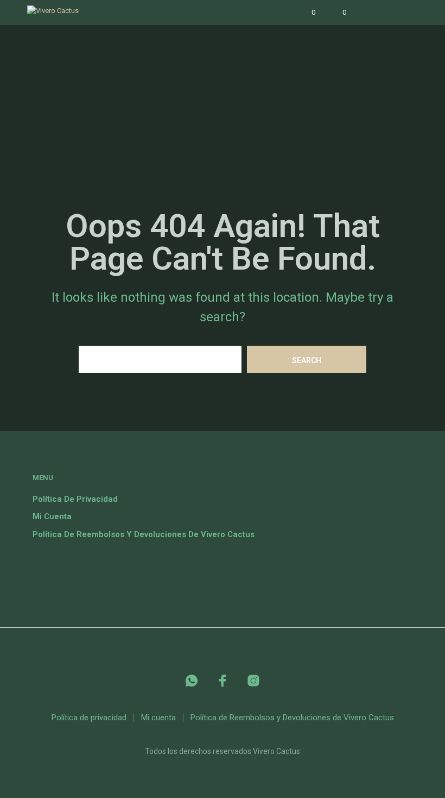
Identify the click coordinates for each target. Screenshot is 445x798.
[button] (306, 12)
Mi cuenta (52, 516)
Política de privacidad (75, 499)
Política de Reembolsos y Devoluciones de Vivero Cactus (144, 534)
